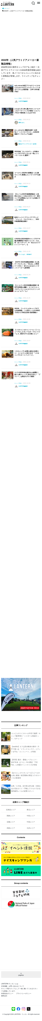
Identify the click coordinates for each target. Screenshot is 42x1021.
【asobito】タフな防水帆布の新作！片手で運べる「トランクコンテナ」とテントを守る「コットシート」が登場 (25, 749)
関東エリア (11, 815)
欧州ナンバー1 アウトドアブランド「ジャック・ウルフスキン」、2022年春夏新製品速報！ (26, 219)
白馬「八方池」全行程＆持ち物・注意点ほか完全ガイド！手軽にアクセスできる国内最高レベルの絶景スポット (25, 788)
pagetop (21, 975)
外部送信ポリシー (7, 993)
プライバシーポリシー (23, 993)
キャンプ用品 (17, 98)
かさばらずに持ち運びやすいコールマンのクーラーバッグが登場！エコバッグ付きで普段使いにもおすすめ (27, 111)
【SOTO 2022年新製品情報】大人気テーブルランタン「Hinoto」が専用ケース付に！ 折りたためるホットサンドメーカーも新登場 (26, 265)
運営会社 (4, 996)
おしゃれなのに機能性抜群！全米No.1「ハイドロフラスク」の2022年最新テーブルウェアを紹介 (26, 132)
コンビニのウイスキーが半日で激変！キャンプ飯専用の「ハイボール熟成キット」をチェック (25, 736)
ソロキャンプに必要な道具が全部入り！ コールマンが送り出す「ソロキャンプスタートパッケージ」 (26, 353)
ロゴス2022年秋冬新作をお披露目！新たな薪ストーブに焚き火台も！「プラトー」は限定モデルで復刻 (27, 374)
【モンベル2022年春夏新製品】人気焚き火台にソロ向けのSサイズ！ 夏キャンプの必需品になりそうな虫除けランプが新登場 (27, 197)
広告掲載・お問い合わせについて (12, 986)
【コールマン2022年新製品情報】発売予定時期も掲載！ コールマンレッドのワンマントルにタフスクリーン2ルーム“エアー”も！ (27, 288)
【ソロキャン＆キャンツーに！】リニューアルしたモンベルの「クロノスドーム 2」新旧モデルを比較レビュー (27, 332)
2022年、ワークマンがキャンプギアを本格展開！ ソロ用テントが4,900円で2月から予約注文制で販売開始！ (27, 310)
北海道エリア (11, 809)
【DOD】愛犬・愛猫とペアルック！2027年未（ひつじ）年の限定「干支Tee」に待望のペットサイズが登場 (24, 762)
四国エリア (11, 828)
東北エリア (31, 809)
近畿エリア (11, 822)
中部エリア (31, 815)
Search (33, 1)
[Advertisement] (21, 34)
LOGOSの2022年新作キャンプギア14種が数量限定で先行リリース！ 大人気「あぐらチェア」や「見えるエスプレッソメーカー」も (27, 241)
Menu (38, 1)
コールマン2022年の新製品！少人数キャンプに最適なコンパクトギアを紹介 (27, 175)
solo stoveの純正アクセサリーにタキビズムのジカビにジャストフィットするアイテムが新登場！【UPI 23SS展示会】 (27, 88)
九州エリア (31, 828)
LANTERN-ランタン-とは (9, 984)
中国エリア (31, 822)
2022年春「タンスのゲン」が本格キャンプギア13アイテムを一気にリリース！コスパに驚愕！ (26, 153)
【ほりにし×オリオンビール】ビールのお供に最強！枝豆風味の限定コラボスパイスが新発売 (25, 775)
